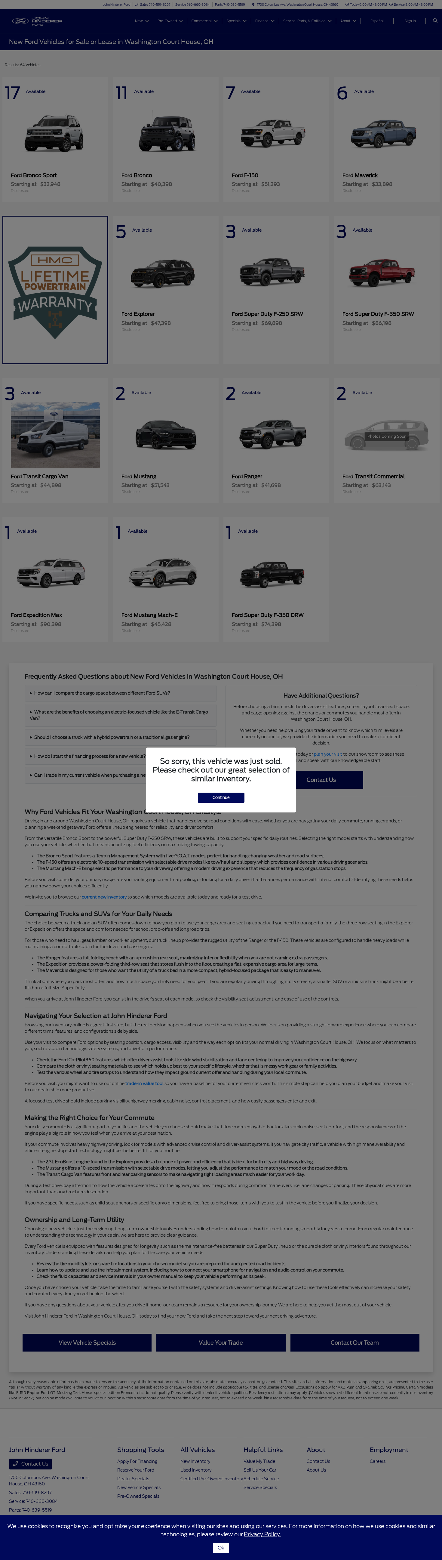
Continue (221, 797)
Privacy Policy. (262, 1534)
